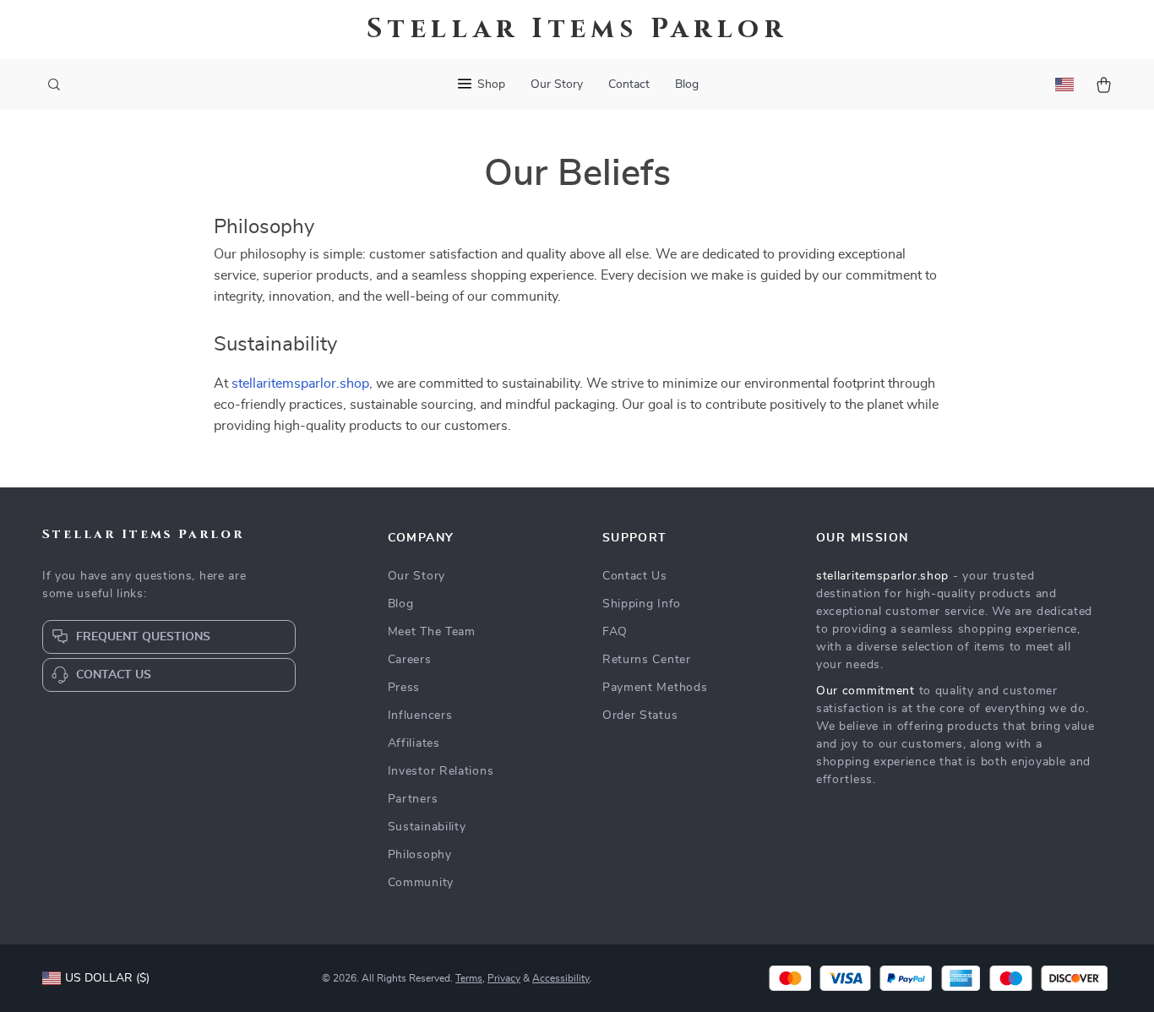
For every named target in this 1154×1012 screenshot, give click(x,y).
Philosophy (420, 855)
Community (421, 883)
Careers (410, 660)
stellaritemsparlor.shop (300, 383)
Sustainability (427, 827)
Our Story (557, 84)
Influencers (420, 715)
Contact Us (634, 576)
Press (404, 688)
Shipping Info (641, 604)
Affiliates (414, 743)
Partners (413, 799)
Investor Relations (441, 771)
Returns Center (646, 660)
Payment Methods (655, 688)
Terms (468, 978)
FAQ (615, 632)
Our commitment (865, 691)
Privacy (503, 978)
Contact (629, 84)
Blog (687, 84)
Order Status (640, 715)
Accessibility (561, 978)
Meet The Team (432, 632)
